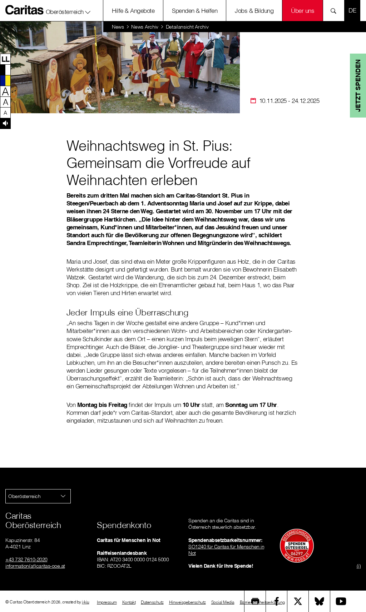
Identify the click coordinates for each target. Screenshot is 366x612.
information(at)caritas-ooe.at (35, 566)
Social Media (222, 602)
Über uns (302, 10)
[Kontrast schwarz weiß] (5, 69)
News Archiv (144, 27)
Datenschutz (152, 602)
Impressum (107, 602)
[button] (68, 10)
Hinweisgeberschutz (187, 602)
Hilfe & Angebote (133, 10)
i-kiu (85, 601)
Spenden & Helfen (194, 10)
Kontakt (129, 602)
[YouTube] (341, 601)
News (118, 27)
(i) (359, 566)
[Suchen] (335, 10)
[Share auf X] (298, 601)
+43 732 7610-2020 (26, 559)
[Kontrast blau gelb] (5, 80)
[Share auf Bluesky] (319, 601)
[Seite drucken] (255, 601)
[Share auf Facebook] (276, 601)
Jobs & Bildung (254, 10)
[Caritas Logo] (24, 10)
